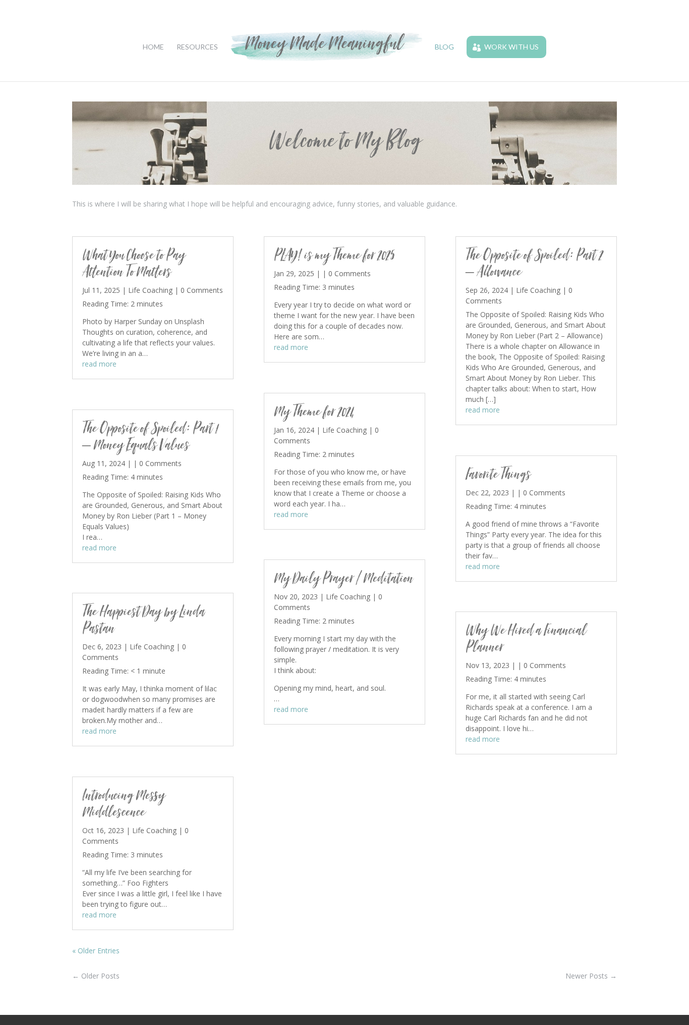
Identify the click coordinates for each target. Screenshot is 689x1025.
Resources (197, 47)
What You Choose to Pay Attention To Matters (133, 263)
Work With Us (511, 46)
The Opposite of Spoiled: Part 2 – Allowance (534, 263)
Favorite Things (498, 474)
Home (153, 47)
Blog (444, 47)
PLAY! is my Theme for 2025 (334, 254)
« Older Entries (96, 950)
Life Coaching (150, 290)
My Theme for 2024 (314, 411)
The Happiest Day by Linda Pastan (143, 619)
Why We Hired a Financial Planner (526, 638)
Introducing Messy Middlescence (123, 803)
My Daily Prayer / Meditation (343, 578)
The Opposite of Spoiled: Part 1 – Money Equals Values (150, 436)
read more (99, 364)
